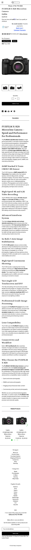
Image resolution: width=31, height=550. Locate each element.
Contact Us (16, 459)
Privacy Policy (15, 454)
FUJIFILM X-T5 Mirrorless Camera (21, 434)
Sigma (15, 490)
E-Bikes (16, 475)
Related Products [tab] (15, 409)
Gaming (15, 477)
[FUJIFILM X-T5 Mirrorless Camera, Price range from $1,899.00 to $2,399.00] (21, 420)
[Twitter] (11, 111)
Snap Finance (6, 41)
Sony (15, 488)
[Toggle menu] (2, 2)
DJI (15, 503)
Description (15, 118)
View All (15, 504)
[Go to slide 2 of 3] (14, 440)
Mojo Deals (16, 478)
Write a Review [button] (23, 34)
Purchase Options (15, 456)
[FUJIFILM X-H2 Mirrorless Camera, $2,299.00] (7, 420)
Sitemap (15, 463)
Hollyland (15, 501)
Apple (15, 471)
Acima (14, 41)
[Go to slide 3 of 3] (17, 440)
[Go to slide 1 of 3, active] (11, 440)
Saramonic (16, 499)
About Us (15, 452)
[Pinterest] (14, 111)
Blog (15, 461)
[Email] (5, 111)
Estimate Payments (20, 30)
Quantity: (15, 95)
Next (27, 424)
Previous (2, 424)
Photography (15, 473)
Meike (15, 494)
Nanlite (15, 495)
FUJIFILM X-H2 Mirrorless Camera (8, 434)
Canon (15, 492)
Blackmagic (15, 497)
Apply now (19, 28)
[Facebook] (3, 111)
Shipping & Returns (15, 458)
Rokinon (15, 486)
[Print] (8, 111)
